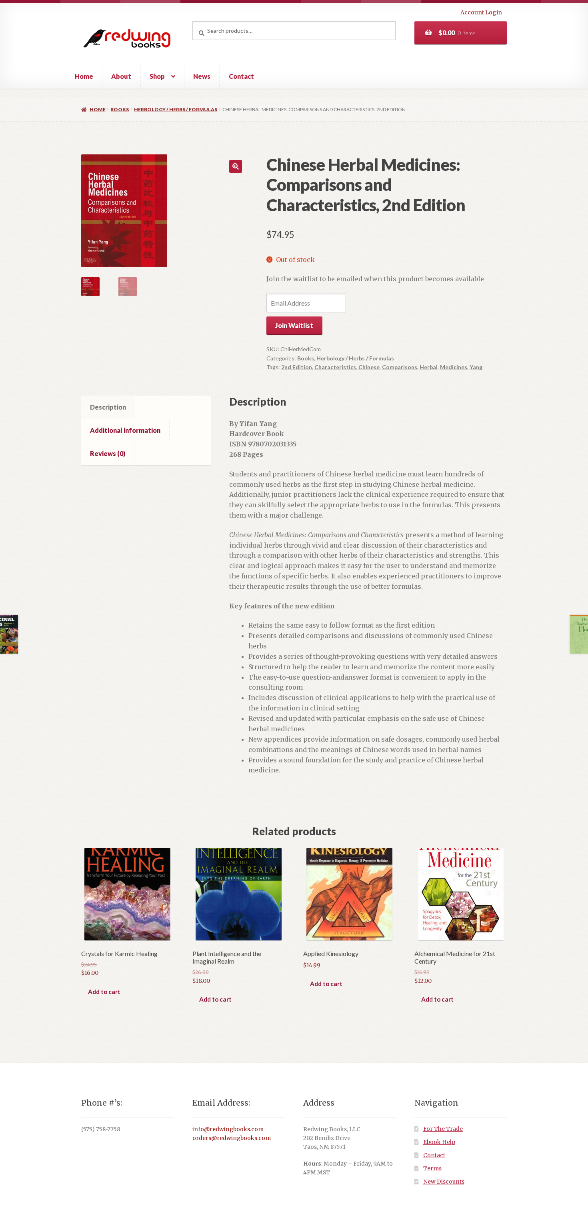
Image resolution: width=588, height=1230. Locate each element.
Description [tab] (108, 407)
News (201, 76)
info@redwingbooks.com (228, 1129)
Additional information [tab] (125, 430)
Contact (241, 76)
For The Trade (443, 1129)
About (121, 76)
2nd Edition (296, 367)
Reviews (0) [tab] (107, 453)
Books (119, 109)
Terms (432, 1168)
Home (84, 76)
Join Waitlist (294, 325)
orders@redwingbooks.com (231, 1138)
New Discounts (443, 1181)
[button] (235, 166)
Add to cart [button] (104, 991)
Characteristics (335, 367)
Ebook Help (439, 1142)
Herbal (429, 367)
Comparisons (399, 367)
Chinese (369, 367)
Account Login (481, 12)
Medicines (453, 367)
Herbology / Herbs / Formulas (175, 109)
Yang (476, 367)
